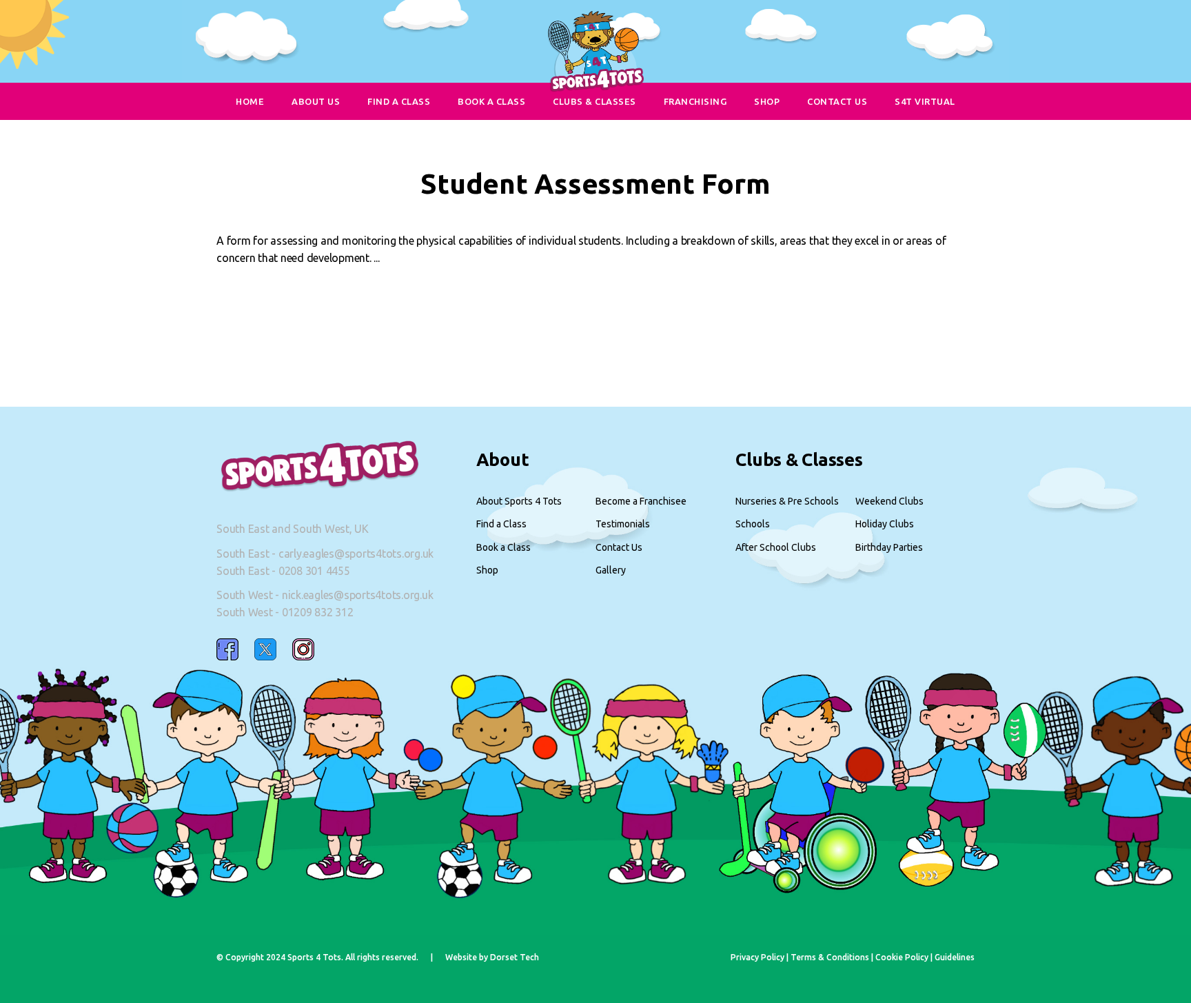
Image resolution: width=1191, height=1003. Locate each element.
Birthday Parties (889, 547)
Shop (487, 570)
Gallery (611, 570)
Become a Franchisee (641, 501)
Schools (752, 523)
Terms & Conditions (830, 957)
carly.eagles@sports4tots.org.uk (356, 553)
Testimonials (623, 523)
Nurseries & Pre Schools (787, 501)
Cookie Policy (901, 957)
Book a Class (503, 547)
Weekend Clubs (889, 501)
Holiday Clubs (884, 523)
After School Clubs (775, 547)
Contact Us (619, 547)
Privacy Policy (757, 957)
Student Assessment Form (595, 183)
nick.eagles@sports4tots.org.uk (358, 595)
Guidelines (955, 957)
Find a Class (501, 523)
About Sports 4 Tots (519, 501)
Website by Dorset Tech (492, 957)
